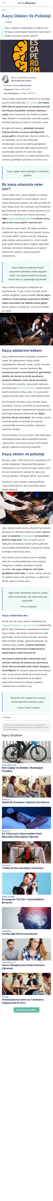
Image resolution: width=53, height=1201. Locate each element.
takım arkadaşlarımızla (20, 218)
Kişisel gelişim (8, 897)
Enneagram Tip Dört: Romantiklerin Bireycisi (23, 901)
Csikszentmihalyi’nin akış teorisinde (20, 625)
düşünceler (27, 536)
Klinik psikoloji (9, 962)
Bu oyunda (31, 102)
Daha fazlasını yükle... (26, 1010)
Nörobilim (6, 931)
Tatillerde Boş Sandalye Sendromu (22, 868)
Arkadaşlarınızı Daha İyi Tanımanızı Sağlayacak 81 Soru (23, 1001)
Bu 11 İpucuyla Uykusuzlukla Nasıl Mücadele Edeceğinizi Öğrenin (22, 835)
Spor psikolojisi (9, 765)
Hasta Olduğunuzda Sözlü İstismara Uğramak (23, 967)
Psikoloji (6, 800)
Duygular (6, 865)
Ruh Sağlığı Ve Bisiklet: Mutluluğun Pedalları (22, 769)
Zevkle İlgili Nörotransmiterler (20, 933)
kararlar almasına (26, 388)
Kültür (4, 10)
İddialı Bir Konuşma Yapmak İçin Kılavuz (25, 802)
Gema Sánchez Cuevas (21, 81)
